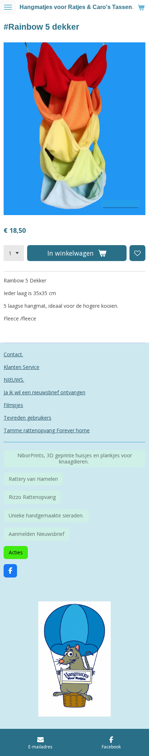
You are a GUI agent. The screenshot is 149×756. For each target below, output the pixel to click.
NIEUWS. (14, 379)
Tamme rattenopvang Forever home (47, 430)
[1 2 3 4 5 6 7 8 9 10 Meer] (14, 253)
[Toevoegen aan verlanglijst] (137, 253)
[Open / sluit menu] (8, 7)
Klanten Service (21, 367)
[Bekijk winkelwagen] (141, 7)
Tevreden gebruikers (27, 417)
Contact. (13, 354)
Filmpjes (13, 405)
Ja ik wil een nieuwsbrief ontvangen (44, 392)
